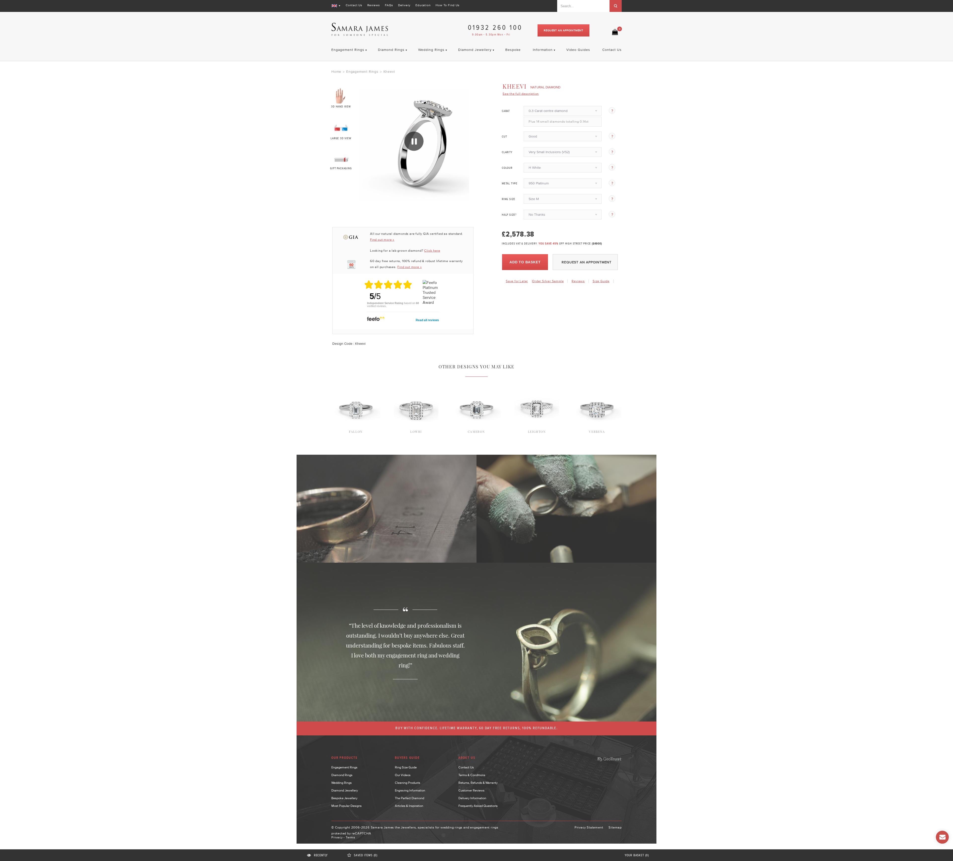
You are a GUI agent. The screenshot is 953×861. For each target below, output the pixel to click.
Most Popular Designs (346, 806)
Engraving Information (410, 790)
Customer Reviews (471, 790)
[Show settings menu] (464, 196)
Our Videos (402, 775)
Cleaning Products (407, 783)
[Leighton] (536, 383)
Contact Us (354, 5)
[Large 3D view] (341, 127)
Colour (507, 168)
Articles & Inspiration (409, 806)
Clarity (507, 152)
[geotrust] (609, 759)
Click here (432, 250)
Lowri (416, 432)
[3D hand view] (341, 95)
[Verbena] (597, 383)
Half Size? (509, 214)
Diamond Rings (341, 775)
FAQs (389, 5)
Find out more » (382, 239)
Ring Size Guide (406, 767)
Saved (365, 855)
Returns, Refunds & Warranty (478, 783)
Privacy (337, 837)
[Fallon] (355, 383)
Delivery (404, 5)
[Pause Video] (414, 141)
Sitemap (615, 827)
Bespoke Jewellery (344, 798)
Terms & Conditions (471, 775)
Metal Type (509, 183)
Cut (504, 136)
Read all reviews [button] (427, 320)
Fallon (356, 432)
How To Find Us (447, 5)
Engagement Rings (362, 71)
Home (336, 71)
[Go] (616, 6)
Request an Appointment (563, 30)
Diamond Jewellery (344, 790)
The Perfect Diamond (409, 798)
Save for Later (517, 281)
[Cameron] (476, 383)
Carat (506, 111)
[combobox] (583, 6)
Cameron (476, 432)
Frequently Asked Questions (478, 806)
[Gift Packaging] (341, 158)
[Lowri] (416, 383)
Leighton (537, 432)
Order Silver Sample (548, 281)
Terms (350, 837)
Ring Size (508, 199)
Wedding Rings (341, 783)
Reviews (373, 5)
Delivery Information (472, 798)
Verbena (597, 432)
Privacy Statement (589, 827)
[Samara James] (360, 29)
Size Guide (601, 281)
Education (423, 5)
